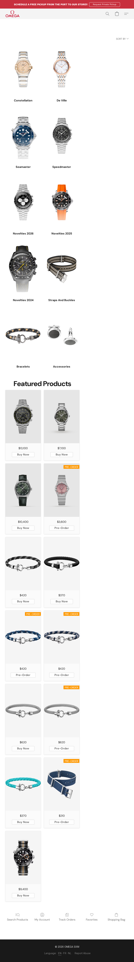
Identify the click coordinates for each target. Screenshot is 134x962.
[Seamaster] (23, 136)
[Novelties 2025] (62, 202)
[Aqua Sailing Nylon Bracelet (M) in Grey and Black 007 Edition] (23, 563)
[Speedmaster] (62, 136)
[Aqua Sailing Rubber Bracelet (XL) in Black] (61, 563)
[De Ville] (62, 69)
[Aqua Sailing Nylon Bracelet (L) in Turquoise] (23, 784)
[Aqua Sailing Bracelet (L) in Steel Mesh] (23, 710)
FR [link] (64, 953)
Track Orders (67, 919)
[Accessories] (62, 335)
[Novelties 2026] (23, 202)
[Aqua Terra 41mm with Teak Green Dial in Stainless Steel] (61, 416)
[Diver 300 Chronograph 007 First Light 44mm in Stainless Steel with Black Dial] (23, 857)
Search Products (17, 919)
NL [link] (69, 953)
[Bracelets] (23, 335)
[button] (104, 4)
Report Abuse (83, 953)
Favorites (92, 919)
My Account (42, 919)
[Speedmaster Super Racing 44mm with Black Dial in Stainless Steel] (23, 416)
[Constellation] (23, 69)
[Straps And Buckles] (62, 269)
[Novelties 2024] (23, 269)
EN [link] (59, 953)
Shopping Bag (116, 919)
